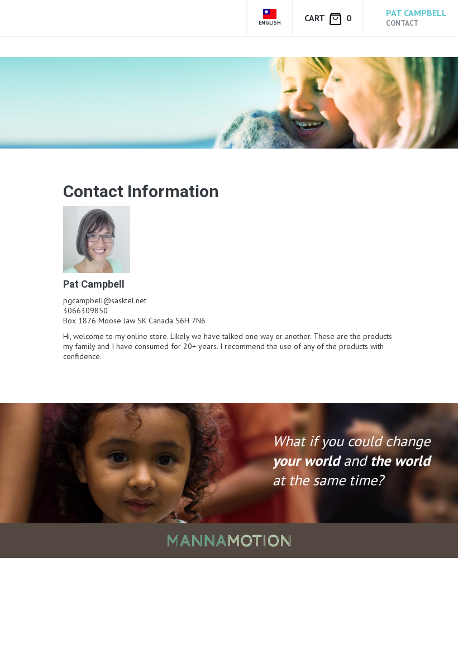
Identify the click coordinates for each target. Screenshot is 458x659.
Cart (327, 17)
